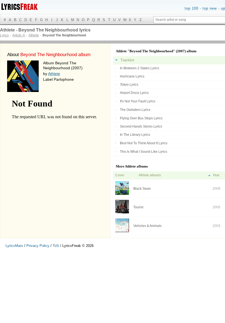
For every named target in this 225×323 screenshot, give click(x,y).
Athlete (54, 73)
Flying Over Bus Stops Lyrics (141, 118)
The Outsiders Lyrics (135, 110)
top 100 (191, 8)
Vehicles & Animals (147, 226)
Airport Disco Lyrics (134, 93)
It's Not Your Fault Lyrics (137, 101)
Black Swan (142, 189)
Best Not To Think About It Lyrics (143, 143)
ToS (56, 246)
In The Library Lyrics (135, 135)
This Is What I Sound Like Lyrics (143, 152)
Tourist (138, 207)
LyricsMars (14, 246)
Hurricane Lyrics (132, 76)
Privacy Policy (37, 246)
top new (210, 8)
